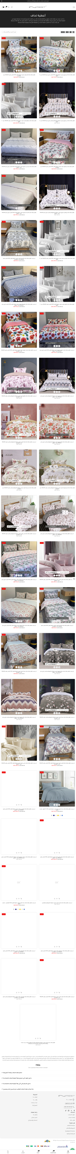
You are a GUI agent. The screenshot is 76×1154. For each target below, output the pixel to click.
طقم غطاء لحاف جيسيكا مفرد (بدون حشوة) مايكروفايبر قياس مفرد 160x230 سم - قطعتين (19, 488)
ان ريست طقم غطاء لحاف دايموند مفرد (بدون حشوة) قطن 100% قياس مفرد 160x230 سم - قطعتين (19, 351)
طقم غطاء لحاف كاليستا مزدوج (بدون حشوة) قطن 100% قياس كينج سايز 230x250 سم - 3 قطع (19, 213)
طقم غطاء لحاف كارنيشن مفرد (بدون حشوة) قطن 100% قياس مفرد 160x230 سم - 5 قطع (57, 259)
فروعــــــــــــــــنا (69, 1099)
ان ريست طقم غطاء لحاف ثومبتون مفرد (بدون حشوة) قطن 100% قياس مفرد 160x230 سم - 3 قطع (19, 951)
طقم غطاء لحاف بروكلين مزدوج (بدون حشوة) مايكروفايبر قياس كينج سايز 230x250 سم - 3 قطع (57, 213)
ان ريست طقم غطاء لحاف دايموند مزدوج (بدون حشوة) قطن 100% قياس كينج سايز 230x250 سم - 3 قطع (57, 351)
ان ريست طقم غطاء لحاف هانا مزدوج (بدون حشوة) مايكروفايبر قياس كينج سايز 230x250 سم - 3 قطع (57, 443)
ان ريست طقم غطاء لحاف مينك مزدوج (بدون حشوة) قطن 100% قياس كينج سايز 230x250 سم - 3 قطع (19, 626)
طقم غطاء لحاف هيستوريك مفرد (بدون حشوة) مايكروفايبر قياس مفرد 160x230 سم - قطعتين (57, 488)
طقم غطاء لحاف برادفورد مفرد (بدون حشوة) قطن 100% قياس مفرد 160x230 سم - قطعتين (57, 167)
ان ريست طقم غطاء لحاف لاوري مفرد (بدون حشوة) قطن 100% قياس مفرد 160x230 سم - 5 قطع (57, 580)
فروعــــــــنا (35, 1097)
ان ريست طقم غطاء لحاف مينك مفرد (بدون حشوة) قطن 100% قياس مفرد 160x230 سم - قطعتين (19, 672)
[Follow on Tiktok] (65, 1110)
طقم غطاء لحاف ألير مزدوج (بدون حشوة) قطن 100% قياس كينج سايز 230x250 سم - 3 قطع (57, 75)
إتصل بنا (35, 1114)
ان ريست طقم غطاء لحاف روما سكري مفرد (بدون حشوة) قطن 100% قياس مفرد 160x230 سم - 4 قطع (57, 858)
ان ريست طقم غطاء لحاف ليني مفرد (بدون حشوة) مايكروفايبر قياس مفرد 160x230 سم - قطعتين (19, 534)
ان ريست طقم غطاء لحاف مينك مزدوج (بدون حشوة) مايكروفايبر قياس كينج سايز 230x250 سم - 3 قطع (57, 672)
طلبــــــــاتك (72, 1120)
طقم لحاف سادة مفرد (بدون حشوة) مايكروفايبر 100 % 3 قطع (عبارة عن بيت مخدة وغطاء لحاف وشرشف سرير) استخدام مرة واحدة (38, 1043)
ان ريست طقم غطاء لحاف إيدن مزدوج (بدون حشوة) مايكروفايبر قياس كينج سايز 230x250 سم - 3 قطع (57, 397)
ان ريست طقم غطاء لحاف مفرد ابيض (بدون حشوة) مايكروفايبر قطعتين (57, 902)
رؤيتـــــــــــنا (35, 1100)
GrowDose (72, 1142)
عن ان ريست (34, 1102)
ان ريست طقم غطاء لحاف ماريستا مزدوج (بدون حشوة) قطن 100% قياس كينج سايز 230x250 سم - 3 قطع (19, 580)
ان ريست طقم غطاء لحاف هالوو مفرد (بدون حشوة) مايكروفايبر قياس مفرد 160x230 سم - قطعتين (19, 397)
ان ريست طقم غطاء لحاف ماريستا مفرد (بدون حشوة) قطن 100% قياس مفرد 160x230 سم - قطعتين (57, 626)
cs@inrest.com (68, 1103)
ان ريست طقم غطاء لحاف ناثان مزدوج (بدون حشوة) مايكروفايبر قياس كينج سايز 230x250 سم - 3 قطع (19, 718)
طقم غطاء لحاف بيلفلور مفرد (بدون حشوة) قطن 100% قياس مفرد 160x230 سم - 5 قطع (19, 121)
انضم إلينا (34, 1105)
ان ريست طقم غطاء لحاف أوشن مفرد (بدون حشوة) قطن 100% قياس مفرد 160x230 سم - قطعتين (57, 764)
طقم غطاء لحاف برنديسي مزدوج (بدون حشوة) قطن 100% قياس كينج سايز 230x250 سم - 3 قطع (19, 167)
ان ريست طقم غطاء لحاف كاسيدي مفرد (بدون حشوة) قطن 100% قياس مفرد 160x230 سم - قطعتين (19, 259)
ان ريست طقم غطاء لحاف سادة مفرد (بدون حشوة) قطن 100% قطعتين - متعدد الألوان (19, 903)
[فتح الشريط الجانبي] (74, 579)
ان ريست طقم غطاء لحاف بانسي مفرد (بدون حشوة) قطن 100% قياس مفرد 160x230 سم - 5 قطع (19, 764)
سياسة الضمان (71, 1125)
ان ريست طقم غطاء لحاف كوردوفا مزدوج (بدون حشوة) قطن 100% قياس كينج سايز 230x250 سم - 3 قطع (19, 305)
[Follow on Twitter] (71, 1110)
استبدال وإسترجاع (32, 1120)
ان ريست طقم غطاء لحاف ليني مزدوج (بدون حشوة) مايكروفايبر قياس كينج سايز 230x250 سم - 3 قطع (57, 534)
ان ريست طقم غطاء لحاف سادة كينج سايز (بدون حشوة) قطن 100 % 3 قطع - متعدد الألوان (57, 810)
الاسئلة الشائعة (71, 1134)
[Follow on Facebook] (74, 1110)
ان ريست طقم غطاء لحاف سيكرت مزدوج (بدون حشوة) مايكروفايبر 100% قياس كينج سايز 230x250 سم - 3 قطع (19, 858)
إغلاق (74, 1)
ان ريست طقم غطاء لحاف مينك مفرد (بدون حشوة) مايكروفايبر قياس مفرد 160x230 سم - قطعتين (57, 718)
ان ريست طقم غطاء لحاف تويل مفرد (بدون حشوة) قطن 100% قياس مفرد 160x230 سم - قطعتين (57, 997)
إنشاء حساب (71, 1117)
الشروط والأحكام (70, 1128)
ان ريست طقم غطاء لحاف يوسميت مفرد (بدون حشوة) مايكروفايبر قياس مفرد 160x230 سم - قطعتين (19, 997)
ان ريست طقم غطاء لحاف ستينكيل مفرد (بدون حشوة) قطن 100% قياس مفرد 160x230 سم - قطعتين (57, 951)
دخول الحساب (71, 1114)
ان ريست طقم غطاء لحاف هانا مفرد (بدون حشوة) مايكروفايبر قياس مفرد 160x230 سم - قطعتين (19, 443)
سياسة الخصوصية (70, 1131)
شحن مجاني (34, 1117)
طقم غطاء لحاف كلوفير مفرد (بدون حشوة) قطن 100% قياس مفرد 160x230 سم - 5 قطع (57, 305)
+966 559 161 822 (68, 1107)
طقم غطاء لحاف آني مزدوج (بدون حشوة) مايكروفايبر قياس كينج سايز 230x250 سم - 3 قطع (57, 121)
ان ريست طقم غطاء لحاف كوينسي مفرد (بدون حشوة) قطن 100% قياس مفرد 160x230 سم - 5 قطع (19, 810)
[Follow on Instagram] (68, 1110)
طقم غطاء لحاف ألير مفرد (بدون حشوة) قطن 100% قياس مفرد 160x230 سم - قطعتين (19, 75)
